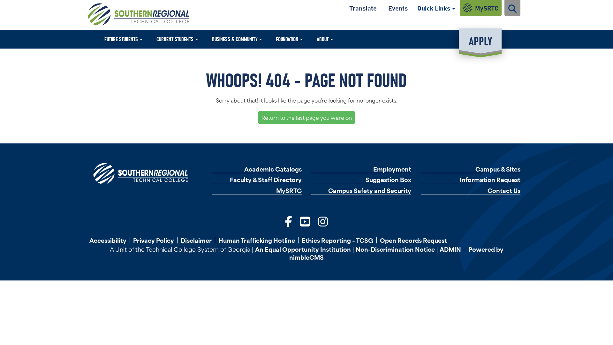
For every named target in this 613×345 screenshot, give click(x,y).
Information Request (490, 179)
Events (398, 7)
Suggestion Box (388, 179)
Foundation (287, 38)
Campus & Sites (497, 169)
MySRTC (486, 7)
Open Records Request (413, 240)
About (323, 38)
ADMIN (450, 249)
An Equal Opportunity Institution (303, 249)
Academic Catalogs (273, 169)
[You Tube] (305, 220)
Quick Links (434, 7)
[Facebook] (288, 220)
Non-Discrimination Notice (395, 249)
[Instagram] (323, 220)
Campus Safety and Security (369, 190)
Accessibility (107, 240)
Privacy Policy (153, 240)
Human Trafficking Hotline (256, 240)
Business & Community (235, 38)
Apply (480, 40)
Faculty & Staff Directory (266, 179)
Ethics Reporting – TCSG (337, 240)
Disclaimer (196, 240)
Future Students (121, 38)
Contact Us (504, 190)
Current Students (175, 38)
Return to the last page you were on (306, 117)
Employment (392, 169)
